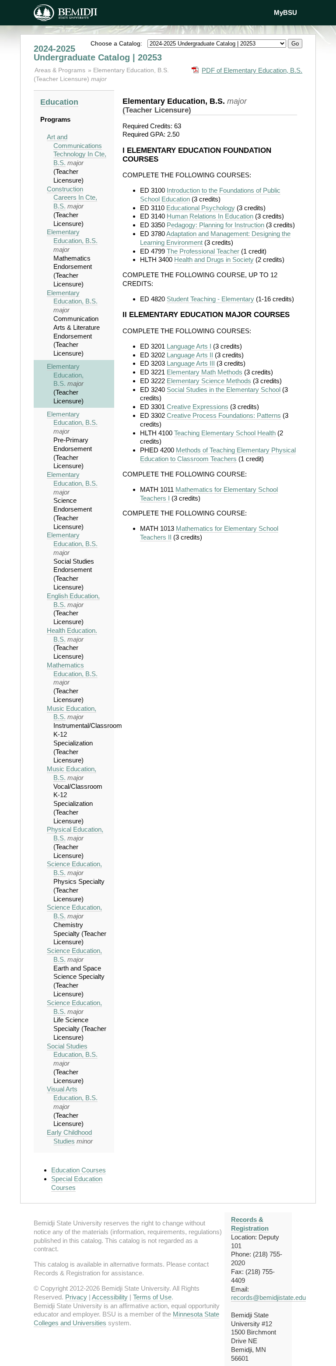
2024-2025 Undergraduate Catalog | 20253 (98, 53)
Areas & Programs (61, 70)
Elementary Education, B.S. (72, 236)
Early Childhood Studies (69, 1137)
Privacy (76, 1297)
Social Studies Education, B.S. (72, 1050)
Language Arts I (189, 346)
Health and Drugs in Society (214, 259)
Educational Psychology (200, 208)
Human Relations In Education (210, 216)
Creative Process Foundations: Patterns (224, 415)
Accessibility (110, 1297)
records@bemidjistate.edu (268, 1297)
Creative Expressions (197, 406)
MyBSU (285, 12)
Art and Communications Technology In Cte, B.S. (76, 149)
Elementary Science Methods (209, 381)
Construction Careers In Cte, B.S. (72, 197)
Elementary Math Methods (204, 372)
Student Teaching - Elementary (210, 299)
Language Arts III (191, 363)
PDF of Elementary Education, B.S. (252, 70)
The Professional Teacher (203, 251)
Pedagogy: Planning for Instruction (215, 225)
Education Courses (78, 1170)
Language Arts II (190, 355)
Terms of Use (152, 1297)
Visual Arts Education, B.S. (72, 1093)
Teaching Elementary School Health (225, 433)
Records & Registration (250, 1224)
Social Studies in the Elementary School (223, 389)
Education (59, 101)
